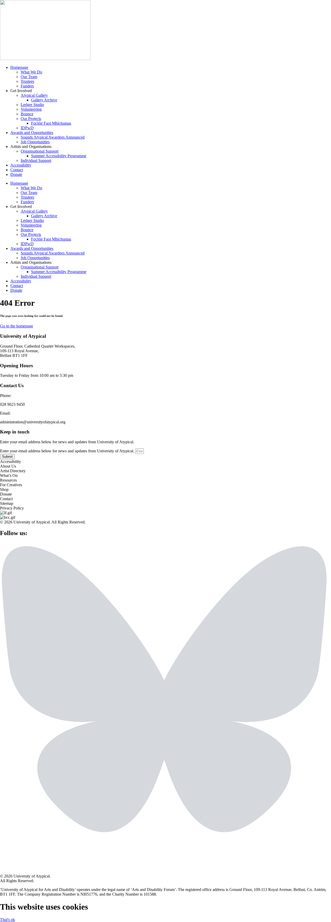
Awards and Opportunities (31, 132)
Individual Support (36, 160)
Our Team (29, 76)
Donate (16, 174)
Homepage (19, 67)
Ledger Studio (32, 104)
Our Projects (31, 118)
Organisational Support (39, 151)
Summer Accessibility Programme (58, 156)
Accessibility (20, 165)
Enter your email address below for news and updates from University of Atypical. (67, 451)
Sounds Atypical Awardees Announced (53, 137)
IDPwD (27, 128)
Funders (27, 86)
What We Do (31, 72)
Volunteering (31, 109)
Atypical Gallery (34, 95)
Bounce (27, 114)
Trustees (27, 81)
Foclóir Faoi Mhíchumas (51, 123)
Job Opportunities (35, 142)
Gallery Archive (44, 100)
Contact (16, 170)
